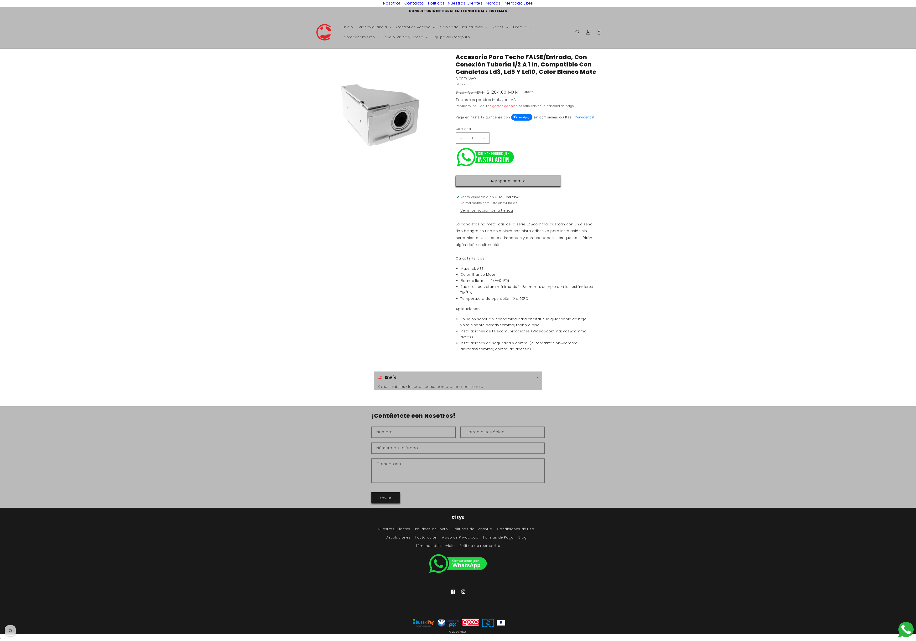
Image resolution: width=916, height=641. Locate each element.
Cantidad (463, 129)
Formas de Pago (498, 537)
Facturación (426, 537)
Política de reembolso (479, 545)
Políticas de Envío (431, 529)
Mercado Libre (519, 3)
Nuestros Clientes (465, 3)
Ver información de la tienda (486, 210)
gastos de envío (505, 106)
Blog (522, 537)
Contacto (414, 3)
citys (463, 632)
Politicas (436, 3)
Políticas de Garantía (472, 529)
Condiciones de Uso (515, 529)
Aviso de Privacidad (460, 537)
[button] (374, 27)
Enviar (385, 497)
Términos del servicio (435, 545)
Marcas (493, 3)
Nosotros (392, 3)
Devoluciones (398, 537)
